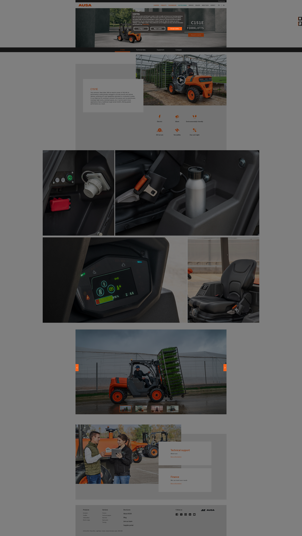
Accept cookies (175, 29)
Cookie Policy (146, 24)
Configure (141, 29)
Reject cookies (158, 29)
